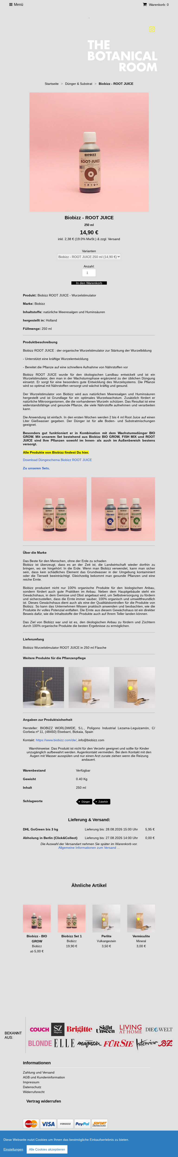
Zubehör (103, 801)
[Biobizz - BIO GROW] (37, 918)
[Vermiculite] (141, 918)
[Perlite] (106, 918)
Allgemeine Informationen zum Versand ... (89, 847)
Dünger (86, 801)
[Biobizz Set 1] (72, 918)
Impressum (31, 1082)
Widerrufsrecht (33, 1092)
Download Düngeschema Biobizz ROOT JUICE (57, 460)
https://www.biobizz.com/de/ (56, 740)
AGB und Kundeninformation (44, 1077)
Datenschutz (32, 1087)
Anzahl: (89, 266)
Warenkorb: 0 (158, 4)
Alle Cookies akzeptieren (47, 1149)
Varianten (89, 251)
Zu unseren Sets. (36, 468)
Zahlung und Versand (38, 1072)
